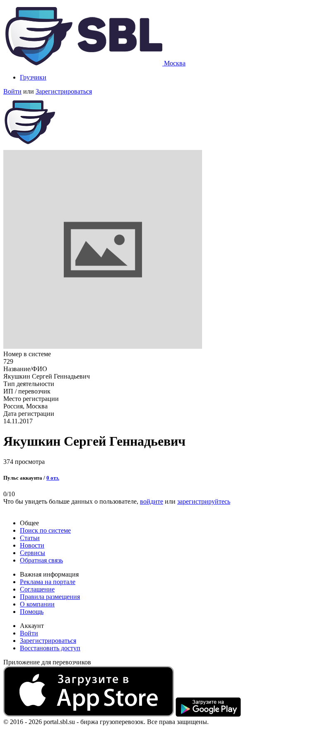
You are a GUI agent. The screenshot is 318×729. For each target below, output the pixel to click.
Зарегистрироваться (64, 91)
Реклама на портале (47, 581)
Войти (12, 91)
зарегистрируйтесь (203, 501)
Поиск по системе (45, 530)
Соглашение (37, 589)
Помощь (31, 611)
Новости (32, 545)
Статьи (30, 537)
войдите (151, 501)
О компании (37, 604)
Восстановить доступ (50, 648)
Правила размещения (50, 596)
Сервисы (32, 552)
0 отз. (52, 478)
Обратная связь (41, 560)
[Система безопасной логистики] (83, 63)
